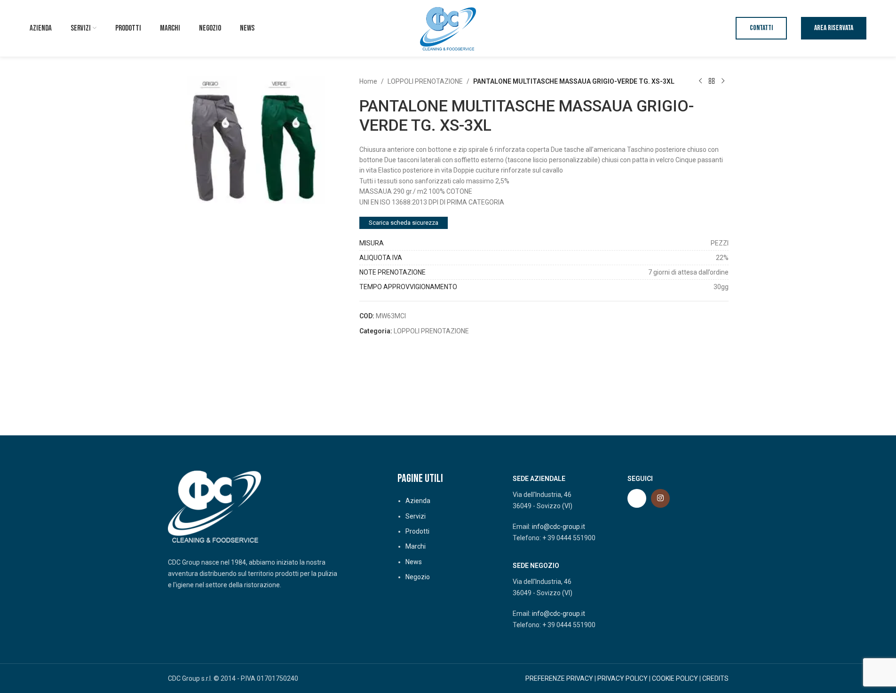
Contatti (761, 28)
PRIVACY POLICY (622, 678)
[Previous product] (700, 81)
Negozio (417, 577)
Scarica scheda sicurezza (403, 222)
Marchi (415, 546)
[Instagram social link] (660, 498)
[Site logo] (448, 28)
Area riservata (833, 28)
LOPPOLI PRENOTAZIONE (425, 81)
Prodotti (417, 531)
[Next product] (723, 81)
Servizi (415, 516)
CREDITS (715, 678)
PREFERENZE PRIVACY (559, 678)
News (413, 562)
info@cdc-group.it (558, 526)
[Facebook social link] (636, 498)
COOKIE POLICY (675, 678)
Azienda (417, 500)
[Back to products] (711, 81)
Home (368, 81)
